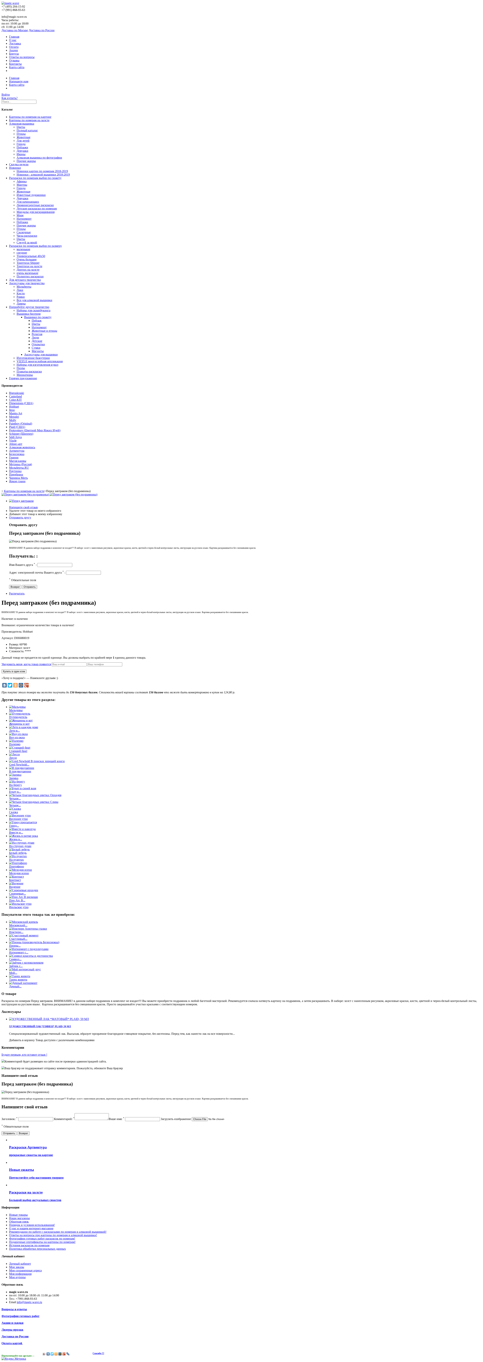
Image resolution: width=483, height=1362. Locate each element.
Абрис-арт (15, 444)
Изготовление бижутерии (33, 358)
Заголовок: (10, 1119)
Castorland (15, 396)
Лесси (13, 757)
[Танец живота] (19, 976)
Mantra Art (15, 413)
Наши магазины (19, 1218)
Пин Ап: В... (17, 900)
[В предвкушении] (21, 768)
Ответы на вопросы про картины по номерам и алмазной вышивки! (53, 1235)
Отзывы (14, 60)
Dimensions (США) (21, 403)
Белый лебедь (18, 852)
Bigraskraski (16, 393)
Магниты (38, 351)
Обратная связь (19, 1221)
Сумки (36, 347)
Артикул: (8, 638)
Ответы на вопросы (22, 57)
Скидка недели (18, 164)
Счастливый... (18, 938)
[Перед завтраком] (21, 500)
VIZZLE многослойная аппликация (40, 361)
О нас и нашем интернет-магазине (31, 1228)
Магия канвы (17, 460)
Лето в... (14, 730)
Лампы (21, 303)
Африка (22, 181)
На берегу (15, 785)
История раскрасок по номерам (29, 1245)
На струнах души (20, 846)
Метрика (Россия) (20, 464)
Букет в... (15, 791)
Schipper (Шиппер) (21, 433)
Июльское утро (18, 907)
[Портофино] (18, 863)
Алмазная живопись (22, 447)
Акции (13, 50)
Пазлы (21, 368)
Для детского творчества (25, 279)
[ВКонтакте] (4, 685)
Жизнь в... (15, 839)
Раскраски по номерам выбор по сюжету (35, 178)
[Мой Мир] (21, 685)
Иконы (21, 154)
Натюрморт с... (18, 952)
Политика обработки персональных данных (37, 1248)
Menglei (14, 416)
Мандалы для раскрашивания (36, 212)
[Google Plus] (26, 685)
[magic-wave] (10, 3)
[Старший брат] (19, 747)
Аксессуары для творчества (27, 283)
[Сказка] (15, 808)
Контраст (15, 880)
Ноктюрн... (16, 932)
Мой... (13, 972)
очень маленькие (27, 273)
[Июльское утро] (20, 903)
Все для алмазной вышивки (34, 300)
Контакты (15, 63)
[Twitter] (10, 685)
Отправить (30, 586)
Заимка (13, 778)
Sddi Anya (15, 437)
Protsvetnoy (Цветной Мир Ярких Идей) (34, 430)
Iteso (12, 410)
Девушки (22, 150)
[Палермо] (16, 740)
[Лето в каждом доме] (23, 727)
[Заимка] (15, 774)
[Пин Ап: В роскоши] (23, 897)
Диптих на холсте (28, 269)
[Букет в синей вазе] (22, 788)
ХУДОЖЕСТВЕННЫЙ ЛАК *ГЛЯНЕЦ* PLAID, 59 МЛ (40, 1026)
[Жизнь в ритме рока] (23, 835)
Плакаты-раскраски (29, 371)
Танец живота (18, 979)
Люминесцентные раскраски (35, 205)
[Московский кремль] (23, 921)
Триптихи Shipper (28, 262)
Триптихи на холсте (29, 266)
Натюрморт (24, 218)
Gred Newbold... (19, 764)
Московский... (18, 925)
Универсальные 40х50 (31, 256)
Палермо (14, 744)
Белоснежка (16, 454)
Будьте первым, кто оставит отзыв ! (24, 1054)
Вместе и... (16, 832)
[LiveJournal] (68, 1353)
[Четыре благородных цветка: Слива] (33, 802)
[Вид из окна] (18, 734)
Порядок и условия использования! (32, 1225)
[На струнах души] (21, 842)
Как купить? (10, 98)
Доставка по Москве (15, 30)
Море (20, 215)
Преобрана (16, 474)
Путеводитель (18, 717)
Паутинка (15, 471)
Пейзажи (22, 147)
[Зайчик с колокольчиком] (26, 962)
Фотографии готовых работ (20, 1316)
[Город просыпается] (23, 822)
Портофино (16, 866)
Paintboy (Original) (20, 423)
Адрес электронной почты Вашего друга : (37, 572)
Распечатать (17, 593)
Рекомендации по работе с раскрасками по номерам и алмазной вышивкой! (57, 1231)
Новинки (15, 167)
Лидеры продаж (12, 1329)
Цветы (21, 127)
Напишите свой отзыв (23, 507)
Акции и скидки (12, 1322)
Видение (14, 886)
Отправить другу (20, 517)
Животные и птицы (44, 330)
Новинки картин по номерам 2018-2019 (42, 171)
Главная (14, 36)
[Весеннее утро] (20, 815)
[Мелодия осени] (20, 869)
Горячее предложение (23, 378)
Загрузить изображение (176, 1119)
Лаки (20, 290)
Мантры (22, 184)
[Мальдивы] (17, 706)
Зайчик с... (16, 966)
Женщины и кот (19, 723)
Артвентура (16, 450)
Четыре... (15, 798)
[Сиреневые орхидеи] (23, 890)
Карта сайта (16, 67)
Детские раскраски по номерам (37, 208)
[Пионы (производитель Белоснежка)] (34, 942)
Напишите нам (18, 81)
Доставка (15, 43)
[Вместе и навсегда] (22, 829)
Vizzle (13, 440)
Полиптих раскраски (30, 276)
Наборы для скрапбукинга (33, 310)
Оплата (13, 46)
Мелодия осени (19, 873)
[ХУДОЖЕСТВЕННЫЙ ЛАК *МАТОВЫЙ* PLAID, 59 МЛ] (49, 1019)
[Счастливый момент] (23, 935)
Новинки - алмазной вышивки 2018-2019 (43, 174)
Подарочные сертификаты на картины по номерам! (42, 1242)
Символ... (15, 959)
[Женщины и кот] (21, 720)
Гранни (13, 457)
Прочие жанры (26, 161)
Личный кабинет (20, 1263)
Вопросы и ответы (14, 1309)
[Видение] (16, 883)
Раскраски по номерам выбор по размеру (35, 245)
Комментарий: (64, 1119)
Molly (12, 420)
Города (21, 144)
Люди (35, 337)
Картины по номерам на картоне (30, 116)
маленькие (23, 249)
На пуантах (16, 859)
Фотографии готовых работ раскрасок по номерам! (42, 1238)
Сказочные (24, 232)
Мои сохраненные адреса (25, 1270)
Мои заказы (16, 1267)
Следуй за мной (27, 242)
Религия (37, 334)
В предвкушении (20, 771)
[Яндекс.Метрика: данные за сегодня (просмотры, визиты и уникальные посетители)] (14, 1358)
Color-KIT (15, 399)
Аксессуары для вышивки (41, 354)
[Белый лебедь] (19, 849)
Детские (37, 341)
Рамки (21, 296)
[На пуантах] (18, 856)
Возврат (15, 586)
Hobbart (14, 406)
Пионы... (15, 945)
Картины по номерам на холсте (29, 120)
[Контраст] (16, 876)
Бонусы (14, 53)
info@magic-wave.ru (29, 1302)
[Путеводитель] (19, 713)
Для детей (23, 140)
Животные (23, 137)
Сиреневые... (17, 893)
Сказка (13, 812)
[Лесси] (14, 754)
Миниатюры (25, 374)
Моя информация (20, 1273)
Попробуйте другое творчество (29, 307)
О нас (12, 40)
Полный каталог (27, 130)
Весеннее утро (18, 818)
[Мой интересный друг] (25, 969)
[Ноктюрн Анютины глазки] (28, 928)
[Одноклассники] (15, 685)
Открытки (38, 344)
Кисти (21, 293)
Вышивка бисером (29, 313)
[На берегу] (17, 781)
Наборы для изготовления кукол (37, 364)
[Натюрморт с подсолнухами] (28, 949)
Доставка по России (42, 30)
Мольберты (24, 286)
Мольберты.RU (19, 467)
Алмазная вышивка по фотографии (39, 157)
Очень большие (27, 259)
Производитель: (12, 631)
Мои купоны (17, 1277)
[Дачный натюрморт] (23, 983)
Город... (14, 825)
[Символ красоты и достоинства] (31, 955)
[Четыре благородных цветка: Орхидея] (35, 795)
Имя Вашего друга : (23, 564)
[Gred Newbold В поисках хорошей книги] (37, 761)
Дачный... (15, 986)
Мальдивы (16, 710)
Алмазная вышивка (21, 123)
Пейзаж (37, 320)
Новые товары (18, 1214)
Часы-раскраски (27, 235)
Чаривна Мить (18, 477)
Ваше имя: (116, 1119)
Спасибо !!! (98, 1353)
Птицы (21, 133)
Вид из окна (17, 737)
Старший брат (18, 751)
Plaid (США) (17, 427)
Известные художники (31, 195)
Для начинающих (28, 201)
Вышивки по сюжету (38, 317)
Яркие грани (17, 481)
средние (22, 252)
